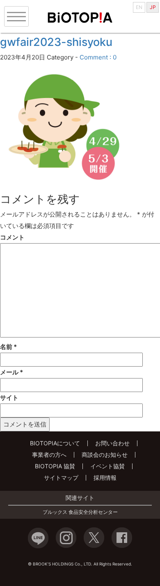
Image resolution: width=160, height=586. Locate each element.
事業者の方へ (49, 454)
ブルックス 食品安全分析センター (80, 512)
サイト (9, 397)
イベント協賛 (107, 466)
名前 (8, 347)
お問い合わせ (112, 443)
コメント (12, 237)
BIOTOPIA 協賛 (55, 466)
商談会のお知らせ (105, 454)
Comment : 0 (98, 57)
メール (11, 372)
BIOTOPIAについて (55, 443)
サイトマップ (61, 477)
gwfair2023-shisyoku (56, 42)
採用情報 (105, 477)
